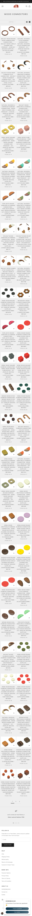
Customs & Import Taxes (8, 865)
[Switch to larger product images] (27, 22)
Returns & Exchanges (7, 862)
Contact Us (4, 892)
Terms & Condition (6, 881)
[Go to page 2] (19, 801)
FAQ (3, 854)
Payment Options (6, 873)
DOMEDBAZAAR (6, 889)
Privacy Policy (5, 876)
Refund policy (5, 859)
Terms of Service (6, 878)
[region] (16, 815)
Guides (3, 894)
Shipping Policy (6, 857)
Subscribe (8, 845)
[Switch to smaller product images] (29, 22)
